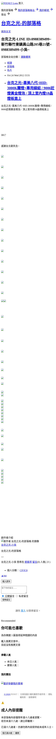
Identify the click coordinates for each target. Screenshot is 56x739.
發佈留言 (6, 600)
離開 (17, 733)
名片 (9, 70)
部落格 (10, 66)
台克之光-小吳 (8, 545)
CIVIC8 (23, 570)
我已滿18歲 (7, 733)
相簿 (9, 63)
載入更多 (6, 581)
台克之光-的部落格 (21, 23)
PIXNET (14, 694)
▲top (4, 575)
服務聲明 (32, 697)
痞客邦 (28, 562)
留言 (34, 562)
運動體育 (25, 57)
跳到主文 (6, 31)
